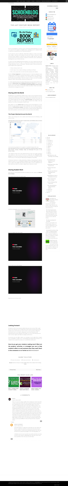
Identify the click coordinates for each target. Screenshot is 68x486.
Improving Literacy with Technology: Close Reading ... (53, 156)
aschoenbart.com (50, 19)
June (48, 149)
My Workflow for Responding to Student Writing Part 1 (54, 200)
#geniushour (48, 68)
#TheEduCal (38, 1)
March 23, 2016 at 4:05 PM (18, 425)
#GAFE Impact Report (54, 82)
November (50, 141)
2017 (47, 137)
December (49, 140)
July (48, 147)
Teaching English (54, 71)
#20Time (52, 72)
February (49, 189)
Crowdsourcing (48, 78)
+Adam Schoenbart (50, 18)
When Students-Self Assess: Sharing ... (36, 389)
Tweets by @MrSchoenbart (50, 97)
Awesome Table (38, 107)
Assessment (56, 73)
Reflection (48, 65)
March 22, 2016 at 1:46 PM (16, 400)
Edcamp (56, 77)
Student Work (35, 362)
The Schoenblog (11, 3)
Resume (33, 1)
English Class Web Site (46, 1)
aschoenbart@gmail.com (51, 14)
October (49, 143)
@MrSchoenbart (33, 350)
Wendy (13, 398)
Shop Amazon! (55, 1)
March (49, 153)
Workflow (56, 68)
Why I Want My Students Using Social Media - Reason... (52, 186)
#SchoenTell (54, 80)
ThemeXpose (27, 482)
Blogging (52, 77)
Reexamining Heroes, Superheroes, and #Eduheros (51, 161)
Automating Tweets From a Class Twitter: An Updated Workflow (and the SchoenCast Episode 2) (52, 231)
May (48, 150)
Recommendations (50, 69)
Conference (55, 67)
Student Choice (29, 362)
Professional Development (53, 76)
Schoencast (47, 82)
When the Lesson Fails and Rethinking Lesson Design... (52, 172)
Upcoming (28, 1)
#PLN (47, 67)
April (48, 152)
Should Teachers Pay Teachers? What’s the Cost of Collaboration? (54, 241)
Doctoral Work (55, 78)
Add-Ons (47, 77)
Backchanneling (55, 81)
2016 (47, 138)
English (25, 362)
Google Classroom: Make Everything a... (25, 389)
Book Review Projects (16, 362)
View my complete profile (50, 91)
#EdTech (48, 72)
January (49, 190)
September (50, 144)
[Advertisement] (25, 468)
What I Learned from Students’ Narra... (13, 389)
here (30, 209)
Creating (21, 362)
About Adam (22, 1)
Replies (12, 422)
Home (18, 1)
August (49, 146)
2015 (47, 192)
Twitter (50, 80)
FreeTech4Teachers (16, 84)
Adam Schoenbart (18, 424)
